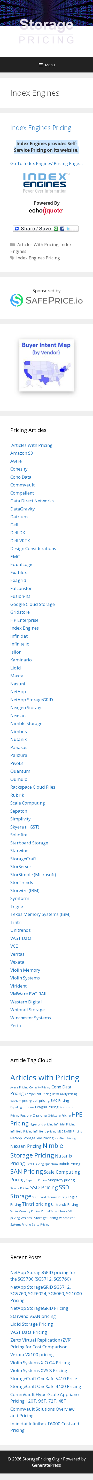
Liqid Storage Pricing (31, 1324)
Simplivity (20, 819)
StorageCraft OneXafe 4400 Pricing (45, 1386)
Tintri (16, 922)
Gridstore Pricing (59, 1115)
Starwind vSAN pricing (33, 1316)
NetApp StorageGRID (31, 700)
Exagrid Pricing (46, 1107)
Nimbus (18, 731)
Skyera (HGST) (24, 827)
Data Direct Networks (32, 501)
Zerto (15, 1025)
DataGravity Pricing (64, 1094)
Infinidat (19, 636)
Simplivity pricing (61, 1180)
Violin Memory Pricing (25, 1211)
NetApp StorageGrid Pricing (31, 1138)
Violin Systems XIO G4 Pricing (40, 1363)
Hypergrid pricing (41, 1124)
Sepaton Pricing (36, 1180)
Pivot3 (16, 763)
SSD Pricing (44, 1187)
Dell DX (17, 532)
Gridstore (20, 612)
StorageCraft (23, 859)
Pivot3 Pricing (35, 1164)
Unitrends (20, 930)
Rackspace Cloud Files (32, 787)
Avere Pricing (19, 1087)
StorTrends (21, 882)
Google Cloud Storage (32, 604)
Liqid (15, 668)
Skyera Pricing (19, 1188)
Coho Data (21, 477)
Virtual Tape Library (54, 1211)
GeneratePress (46, 1465)
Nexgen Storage (26, 707)
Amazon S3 (21, 453)
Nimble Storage (26, 723)
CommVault (22, 485)
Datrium (19, 517)
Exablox (18, 572)
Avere (16, 461)
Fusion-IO (20, 596)
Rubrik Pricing (69, 1163)
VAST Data (21, 938)
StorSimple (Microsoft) (33, 875)
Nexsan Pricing (26, 1146)
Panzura (18, 755)
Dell (14, 525)
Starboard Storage (29, 843)
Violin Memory (25, 970)
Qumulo (18, 779)
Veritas (17, 954)
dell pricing (41, 1100)
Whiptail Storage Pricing (39, 1217)
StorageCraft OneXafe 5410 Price (43, 1378)
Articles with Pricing (44, 1077)
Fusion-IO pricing (33, 1115)
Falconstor (21, 588)
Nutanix (18, 739)
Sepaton (18, 811)
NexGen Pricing (65, 1138)
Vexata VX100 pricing (32, 1354)
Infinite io (19, 644)
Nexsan (18, 715)
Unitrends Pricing (64, 1204)
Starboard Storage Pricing (49, 1197)
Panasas (18, 747)
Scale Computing (27, 803)
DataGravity (22, 509)
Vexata (17, 962)
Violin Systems (25, 978)
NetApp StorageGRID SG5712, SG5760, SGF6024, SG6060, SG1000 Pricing (46, 1293)
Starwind (19, 851)
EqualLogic (21, 564)
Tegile (16, 906)
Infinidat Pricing (64, 1124)
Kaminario (21, 660)
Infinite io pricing (44, 1131)
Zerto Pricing (40, 1224)
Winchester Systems (30, 1018)
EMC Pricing (60, 1100)
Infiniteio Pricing (21, 1131)
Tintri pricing (36, 1204)
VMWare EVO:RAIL (29, 994)
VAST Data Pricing (28, 1332)
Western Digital (26, 1002)
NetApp (18, 692)
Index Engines (24, 628)
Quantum (20, 771)
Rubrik (17, 795)
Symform (19, 898)
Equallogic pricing (22, 1107)
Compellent (22, 493)
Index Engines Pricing (40, 127)
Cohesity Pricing (39, 1087)
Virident (18, 986)
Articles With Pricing (37, 244)
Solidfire (18, 835)
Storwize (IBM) (25, 890)
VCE (14, 946)
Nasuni (17, 684)
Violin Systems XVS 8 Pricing (38, 1370)
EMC (15, 556)
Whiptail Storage (27, 1010)
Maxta (17, 676)
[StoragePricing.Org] (46, 30)
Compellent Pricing (38, 1094)
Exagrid (18, 580)
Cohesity (19, 469)
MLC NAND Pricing (69, 1131)
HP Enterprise (24, 620)
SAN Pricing (26, 1171)
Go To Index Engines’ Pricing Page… (46, 163)
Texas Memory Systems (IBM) (40, 914)
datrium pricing (21, 1101)
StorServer (20, 866)
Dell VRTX (20, 541)
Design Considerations (33, 548)
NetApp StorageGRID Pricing (39, 1308)
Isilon (15, 652)
